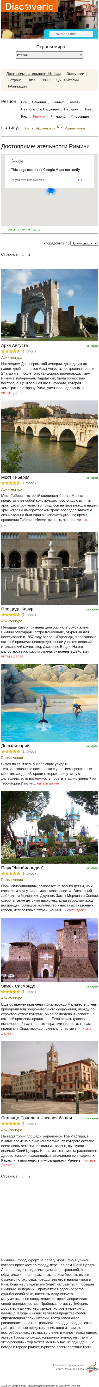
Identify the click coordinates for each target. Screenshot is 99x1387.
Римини (39, 116)
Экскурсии (75, 74)
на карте (92, 346)
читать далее (12, 393)
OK (80, 180)
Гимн (46, 80)
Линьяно (58, 102)
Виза (32, 80)
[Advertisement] (49, 1222)
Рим (24, 116)
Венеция (39, 102)
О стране (14, 80)
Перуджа (71, 109)
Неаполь (28, 109)
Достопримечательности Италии (33, 74)
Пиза (87, 109)
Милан (75, 102)
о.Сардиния (49, 109)
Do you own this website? (28, 180)
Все (24, 102)
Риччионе (58, 116)
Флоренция (80, 116)
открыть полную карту (24, 229)
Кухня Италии (67, 80)
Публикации (16, 86)
